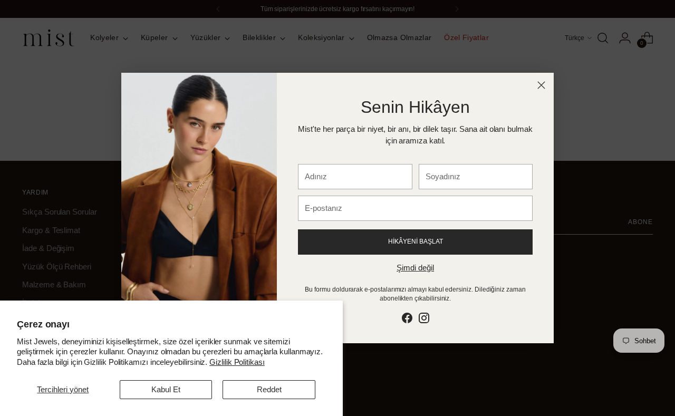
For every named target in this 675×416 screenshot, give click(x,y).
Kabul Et (165, 389)
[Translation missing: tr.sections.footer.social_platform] (407, 320)
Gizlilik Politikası (237, 361)
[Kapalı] (541, 85)
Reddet (269, 389)
